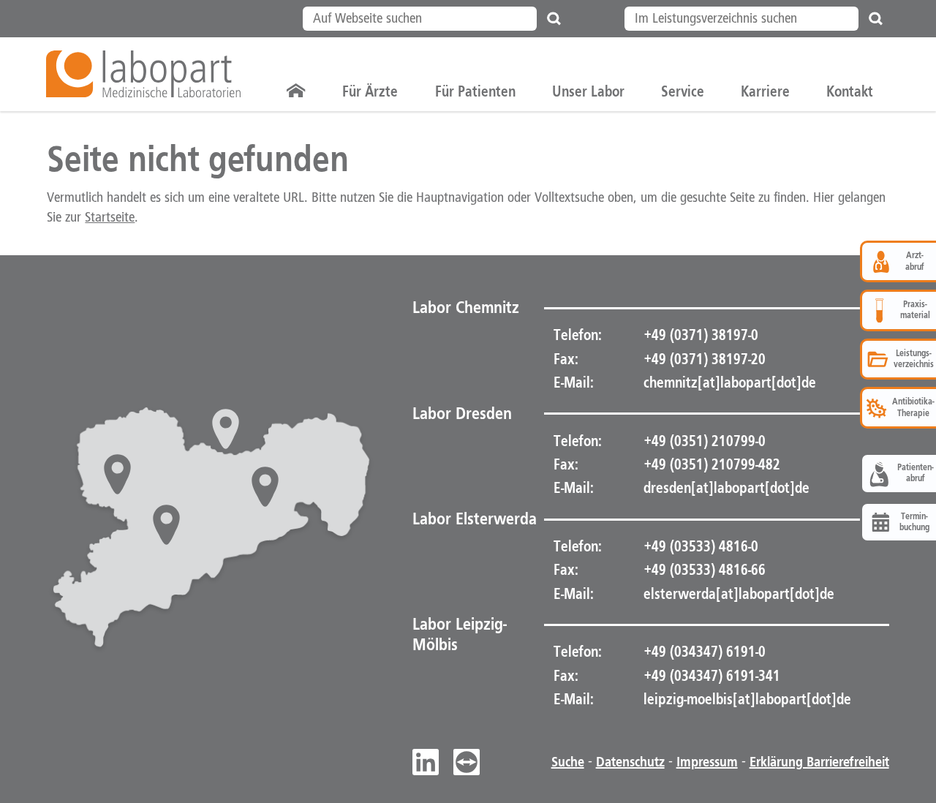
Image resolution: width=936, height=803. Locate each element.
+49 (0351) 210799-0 (703, 441)
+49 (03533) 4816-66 (703, 569)
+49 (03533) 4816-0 (699, 546)
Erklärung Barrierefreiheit (819, 762)
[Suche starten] (554, 18)
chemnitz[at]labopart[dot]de (730, 382)
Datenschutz (630, 762)
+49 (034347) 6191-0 (703, 651)
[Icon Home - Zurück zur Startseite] (296, 91)
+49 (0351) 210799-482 (710, 464)
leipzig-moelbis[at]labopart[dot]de (747, 699)
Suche (567, 762)
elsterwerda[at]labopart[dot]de (739, 594)
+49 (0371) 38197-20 (703, 359)
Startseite (110, 218)
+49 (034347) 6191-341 (710, 676)
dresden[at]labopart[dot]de (726, 488)
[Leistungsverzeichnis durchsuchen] (876, 18)
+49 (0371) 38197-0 (699, 335)
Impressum (707, 762)
